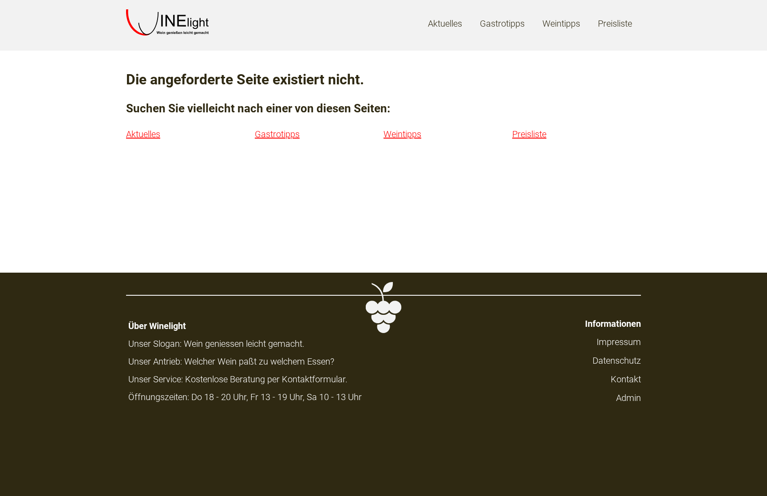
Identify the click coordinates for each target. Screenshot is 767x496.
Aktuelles (445, 23)
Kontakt (626, 379)
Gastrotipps (502, 23)
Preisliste (615, 23)
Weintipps (561, 23)
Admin (628, 398)
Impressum (619, 342)
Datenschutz (617, 360)
